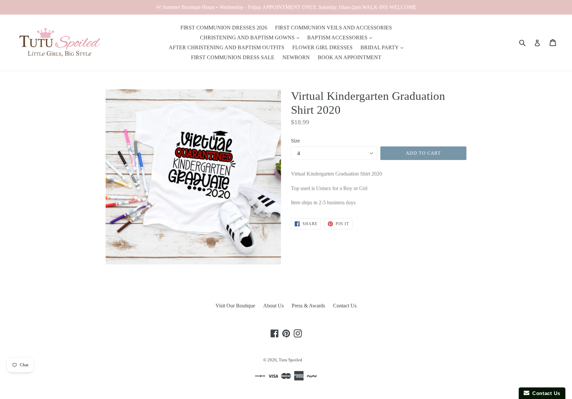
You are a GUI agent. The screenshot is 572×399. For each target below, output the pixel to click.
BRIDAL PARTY (380, 47)
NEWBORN (296, 57)
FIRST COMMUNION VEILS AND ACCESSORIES (333, 27)
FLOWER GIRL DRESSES (322, 47)
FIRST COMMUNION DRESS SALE (232, 57)
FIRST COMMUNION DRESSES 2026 (223, 27)
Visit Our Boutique (235, 305)
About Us (273, 305)
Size (295, 140)
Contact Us (345, 305)
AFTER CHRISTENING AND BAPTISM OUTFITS (226, 47)
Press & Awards (308, 305)
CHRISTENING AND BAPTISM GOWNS (248, 37)
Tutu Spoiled (290, 359)
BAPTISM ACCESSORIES (338, 37)
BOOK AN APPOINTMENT (349, 57)
